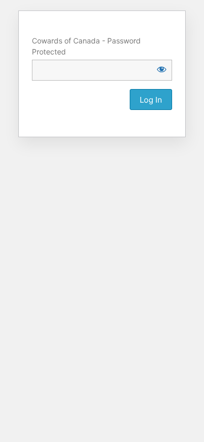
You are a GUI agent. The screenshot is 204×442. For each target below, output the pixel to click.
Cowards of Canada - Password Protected (86, 46)
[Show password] (161, 69)
